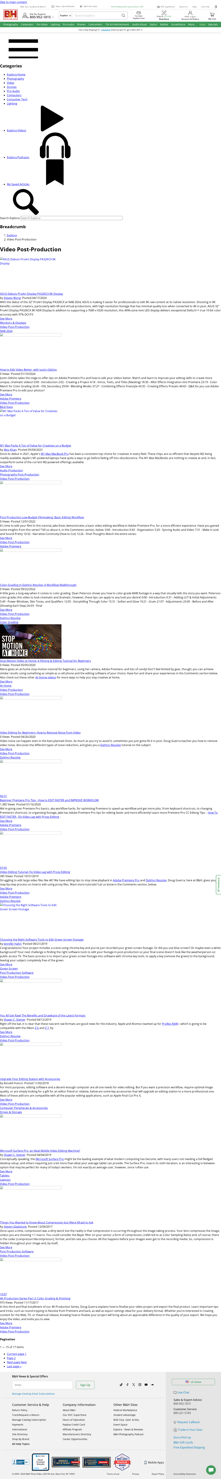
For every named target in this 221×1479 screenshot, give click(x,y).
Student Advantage (124, 1415)
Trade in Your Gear (190, 1430)
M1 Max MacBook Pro (55, 454)
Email (18, 1385)
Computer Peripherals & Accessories (24, 1108)
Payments (17, 1424)
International (19, 1429)
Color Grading (9, 622)
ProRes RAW (170, 1024)
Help (194, 6)
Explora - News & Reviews (128, 1429)
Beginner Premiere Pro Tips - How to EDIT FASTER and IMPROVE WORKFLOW (49, 800)
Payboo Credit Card (74, 1424)
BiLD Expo (6, 407)
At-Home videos (45, 677)
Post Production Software (16, 973)
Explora (12, 235)
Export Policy (158, 1473)
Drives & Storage (11, 1112)
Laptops (5, 1180)
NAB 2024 (6, 331)
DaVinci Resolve (10, 618)
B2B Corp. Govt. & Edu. (126, 1419)
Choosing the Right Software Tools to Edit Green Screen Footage (42, 939)
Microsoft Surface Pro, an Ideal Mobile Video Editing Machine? (40, 1151)
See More (6, 319)
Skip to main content (13, 2)
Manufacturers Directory (77, 1434)
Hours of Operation (74, 1419)
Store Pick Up (182, 1437)
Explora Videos (16, 130)
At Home (5, 686)
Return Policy (19, 1410)
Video (10, 83)
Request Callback (188, 1422)
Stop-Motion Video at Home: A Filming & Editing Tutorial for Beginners (45, 661)
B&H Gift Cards (183, 1442)
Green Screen (9, 968)
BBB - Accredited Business (20, 1462)
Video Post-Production (15, 327)
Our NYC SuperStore (74, 1415)
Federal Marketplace (125, 1410)
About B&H (69, 1410)
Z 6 (37, 1028)
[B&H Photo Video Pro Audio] (11, 14)
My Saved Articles (18, 184)
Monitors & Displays (13, 323)
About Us (183, 6)
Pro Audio (13, 91)
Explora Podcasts (18, 157)
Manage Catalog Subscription (29, 1419)
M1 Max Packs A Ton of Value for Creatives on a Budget (35, 445)
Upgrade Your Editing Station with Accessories (30, 1079)
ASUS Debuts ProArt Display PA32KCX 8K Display (31, 294)
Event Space (120, 1424)
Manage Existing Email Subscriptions (33, 1393)
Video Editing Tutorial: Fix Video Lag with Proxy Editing (35, 872)
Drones (12, 87)
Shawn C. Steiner (15, 1020)
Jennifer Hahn (13, 944)
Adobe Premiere (10, 399)
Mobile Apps (156, 1462)
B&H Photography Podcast (128, 1434)
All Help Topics (21, 1444)
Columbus (105, 30)
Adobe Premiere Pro (126, 880)
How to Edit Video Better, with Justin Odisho (28, 370)
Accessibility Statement (185, 1473)
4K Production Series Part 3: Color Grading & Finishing (35, 1298)
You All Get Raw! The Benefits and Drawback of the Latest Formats (42, 1015)
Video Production (11, 690)
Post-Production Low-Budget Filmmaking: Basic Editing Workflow (42, 517)
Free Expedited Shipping (189, 1447)
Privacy (135, 1473)
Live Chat (205, 6)
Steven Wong (12, 298)
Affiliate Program (72, 1429)
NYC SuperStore (168, 6)
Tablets (4, 1175)
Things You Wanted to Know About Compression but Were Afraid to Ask (46, 1222)
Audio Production (11, 470)
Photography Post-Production (19, 474)
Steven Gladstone (15, 1227)
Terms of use (113, 1473)
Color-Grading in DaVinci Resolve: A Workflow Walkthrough (38, 585)
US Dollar (196, 1382)
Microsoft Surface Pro (50, 1159)
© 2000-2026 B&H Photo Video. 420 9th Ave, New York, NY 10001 (43, 1473)
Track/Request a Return (25, 1415)
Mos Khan (10, 450)
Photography (15, 79)
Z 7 (47, 1028)
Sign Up (85, 1385)
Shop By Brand (20, 1439)
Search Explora (10, 218)
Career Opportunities (75, 1439)
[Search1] (26, 202)
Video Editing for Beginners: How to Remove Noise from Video (40, 732)
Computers (14, 95)
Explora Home (16, 74)
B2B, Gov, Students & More (32, 6)
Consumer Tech (17, 99)
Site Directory (20, 1434)
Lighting (12, 103)
